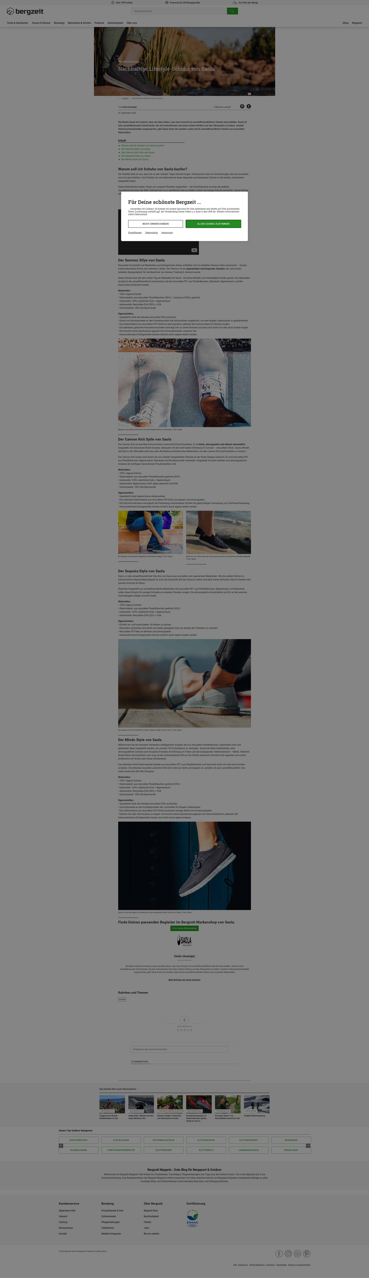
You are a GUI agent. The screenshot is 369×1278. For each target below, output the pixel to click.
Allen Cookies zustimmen (213, 223)
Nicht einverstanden (156, 223)
